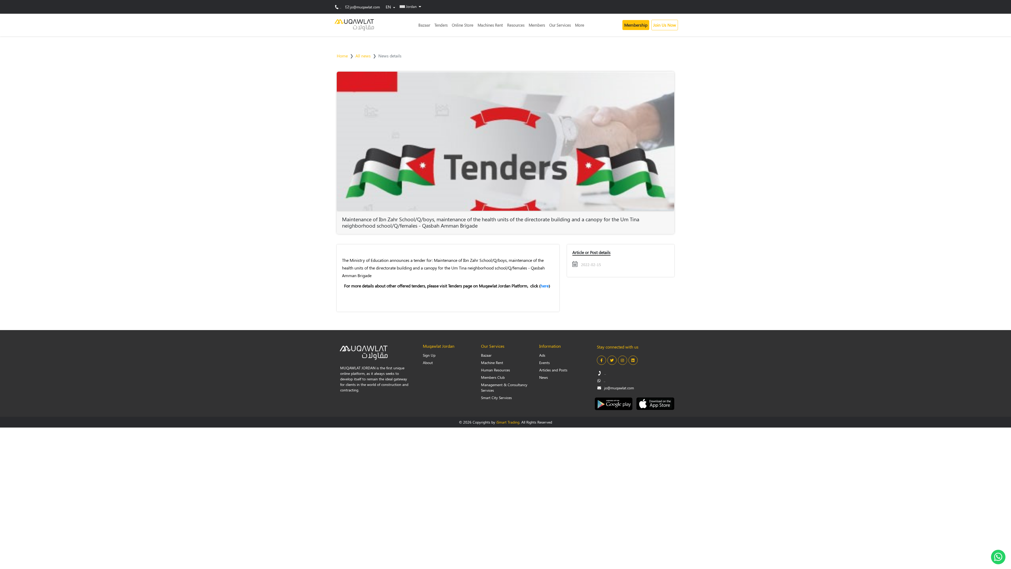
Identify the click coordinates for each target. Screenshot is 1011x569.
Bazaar (424, 25)
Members (537, 25)
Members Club (493, 377)
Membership (635, 25)
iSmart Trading (507, 422)
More (579, 25)
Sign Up (429, 355)
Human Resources (495, 369)
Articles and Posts (553, 369)
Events (544, 362)
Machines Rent (490, 25)
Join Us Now (664, 25)
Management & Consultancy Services (504, 387)
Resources (515, 25)
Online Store (462, 25)
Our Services (560, 25)
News (543, 377)
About (428, 362)
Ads (542, 355)
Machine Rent (492, 362)
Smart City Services (496, 397)
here (545, 285)
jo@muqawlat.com (365, 6)
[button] (410, 6)
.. (340, 6)
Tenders (441, 25)
